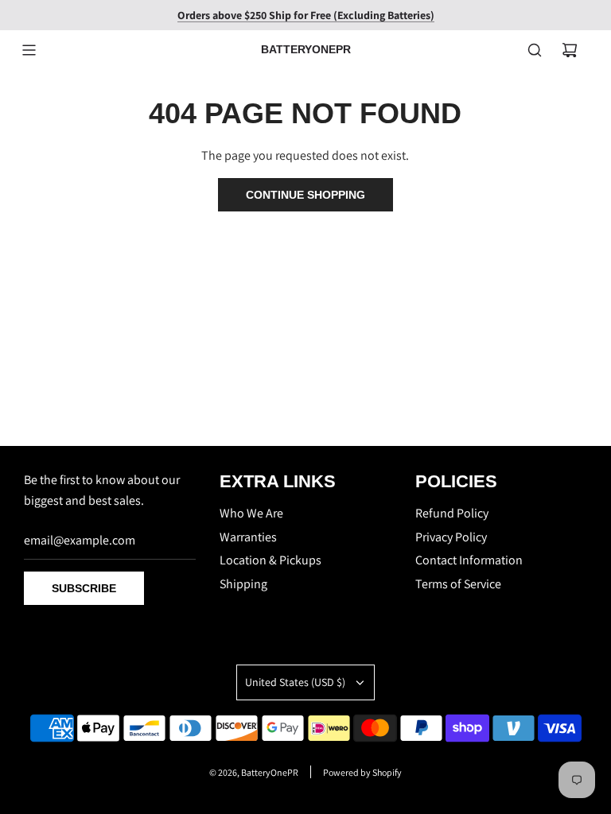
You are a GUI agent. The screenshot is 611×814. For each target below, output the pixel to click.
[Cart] (569, 50)
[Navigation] (28, 50)
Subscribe (84, 588)
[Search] (534, 50)
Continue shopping (305, 194)
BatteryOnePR (306, 49)
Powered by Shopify (362, 772)
